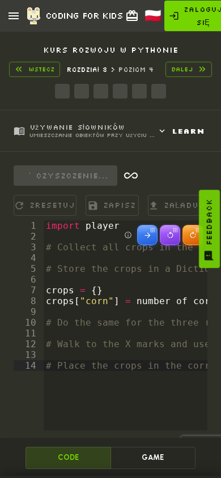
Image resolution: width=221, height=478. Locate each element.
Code (68, 457)
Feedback (209, 222)
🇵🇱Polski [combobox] (159, 19)
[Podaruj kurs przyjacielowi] (132, 15)
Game (153, 457)
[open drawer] (13, 16)
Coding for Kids (83, 15)
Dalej (182, 69)
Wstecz (41, 69)
